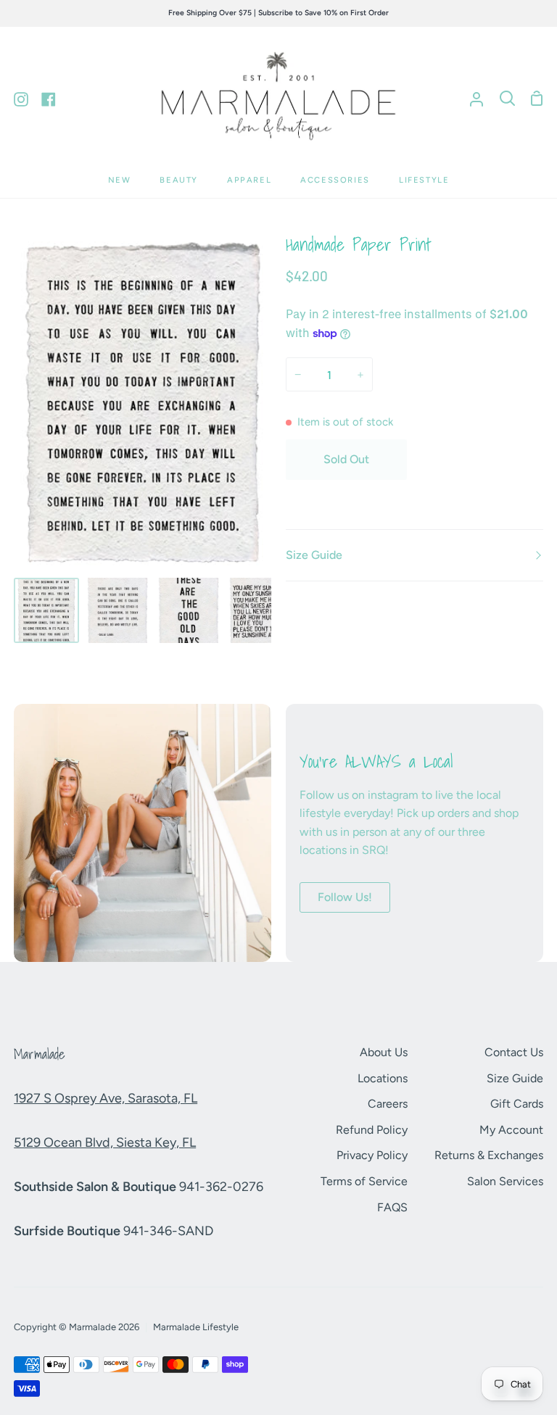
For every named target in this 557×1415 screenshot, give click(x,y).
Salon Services (505, 1181)
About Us (384, 1052)
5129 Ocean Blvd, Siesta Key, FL (105, 1142)
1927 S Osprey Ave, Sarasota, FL (105, 1098)
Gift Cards (516, 1104)
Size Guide (314, 555)
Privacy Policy (372, 1155)
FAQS (392, 1207)
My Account (511, 1130)
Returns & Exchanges (488, 1155)
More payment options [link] (478, 497)
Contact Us (513, 1052)
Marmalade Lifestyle (196, 1326)
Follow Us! (345, 897)
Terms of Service (364, 1181)
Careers (388, 1104)
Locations (383, 1078)
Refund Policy (372, 1130)
